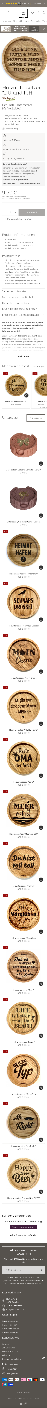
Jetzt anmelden (34, 29)
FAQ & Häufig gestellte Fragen (19, 309)
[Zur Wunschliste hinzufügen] (32, 12)
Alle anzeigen (39, 366)
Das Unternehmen (10, 1321)
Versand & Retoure (10, 1351)
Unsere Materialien (10, 1328)
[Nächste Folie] (44, 3)
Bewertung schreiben (23, 1227)
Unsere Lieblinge (21, 21)
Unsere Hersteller (10, 1332)
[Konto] (38, 12)
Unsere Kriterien (9, 1325)
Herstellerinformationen (16, 303)
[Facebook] (21, 1403)
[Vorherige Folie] (3, 3)
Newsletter (12, 1369)
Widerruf (6, 1355)
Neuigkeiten (12, 1373)
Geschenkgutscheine (11, 1359)
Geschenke (35, 21)
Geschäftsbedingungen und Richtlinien (23, 1398)
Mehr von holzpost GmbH (17, 297)
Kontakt (5, 1344)
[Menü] (3, 12)
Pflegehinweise (11, 256)
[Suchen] (8, 12)
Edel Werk (26, 1393)
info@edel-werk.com (15, 1309)
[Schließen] (44, 29)
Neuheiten (6, 21)
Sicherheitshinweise (14, 291)
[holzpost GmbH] (8, 99)
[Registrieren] (41, 1270)
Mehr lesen (23, 356)
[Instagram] (25, 1403)
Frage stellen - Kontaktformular (20, 315)
